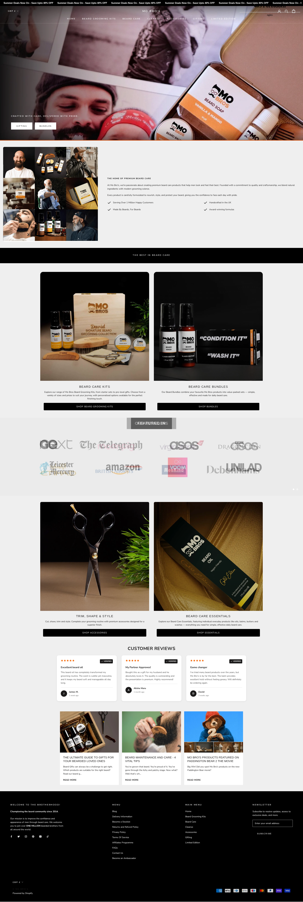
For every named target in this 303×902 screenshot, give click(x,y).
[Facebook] (11, 836)
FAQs (115, 847)
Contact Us (117, 853)
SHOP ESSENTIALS (208, 633)
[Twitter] (19, 836)
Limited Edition (223, 18)
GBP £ (12, 11)
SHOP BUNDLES (208, 406)
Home (71, 18)
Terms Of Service (120, 837)
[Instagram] (26, 836)
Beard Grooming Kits (99, 18)
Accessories (176, 18)
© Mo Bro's (20, 889)
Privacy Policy (119, 832)
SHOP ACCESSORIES (94, 633)
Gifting (199, 18)
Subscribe (264, 834)
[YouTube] (40, 836)
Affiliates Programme (122, 842)
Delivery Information (122, 816)
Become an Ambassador (124, 858)
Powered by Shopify (23, 893)
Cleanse (153, 18)
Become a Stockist (121, 821)
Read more (69, 780)
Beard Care (131, 18)
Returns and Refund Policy (125, 827)
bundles (45, 126)
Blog (114, 811)
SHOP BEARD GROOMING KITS (94, 406)
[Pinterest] (33, 836)
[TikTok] (48, 836)
